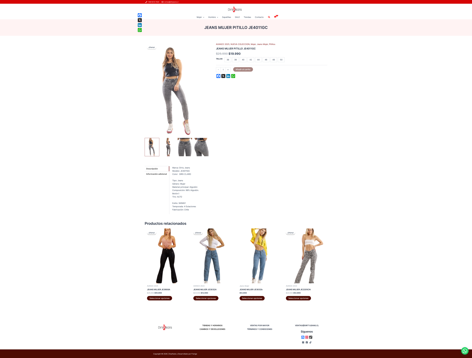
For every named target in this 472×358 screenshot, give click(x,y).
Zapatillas (226, 17)
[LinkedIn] (139, 25)
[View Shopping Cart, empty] (275, 17)
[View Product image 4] (201, 147)
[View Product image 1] (152, 147)
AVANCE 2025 (222, 44)
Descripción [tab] (152, 168)
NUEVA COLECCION (240, 44)
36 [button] (228, 59)
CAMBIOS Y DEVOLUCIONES (212, 329)
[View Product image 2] (168, 147)
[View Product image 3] (185, 147)
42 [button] (251, 59)
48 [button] (273, 59)
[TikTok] (310, 342)
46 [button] (266, 59)
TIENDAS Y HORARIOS (212, 325)
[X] (139, 20)
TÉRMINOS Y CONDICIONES (259, 329)
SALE (237, 17)
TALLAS (219, 59)
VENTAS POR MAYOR (259, 325)
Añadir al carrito (243, 69)
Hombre (212, 17)
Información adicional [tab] (156, 174)
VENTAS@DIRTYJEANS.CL (307, 325)
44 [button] (258, 59)
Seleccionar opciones (159, 298)
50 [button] (281, 59)
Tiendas (247, 17)
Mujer (199, 17)
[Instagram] (303, 342)
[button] (203, 17)
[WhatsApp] (139, 30)
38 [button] (235, 59)
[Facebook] (139, 15)
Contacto (259, 17)
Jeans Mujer (262, 44)
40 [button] (243, 59)
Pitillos (272, 44)
